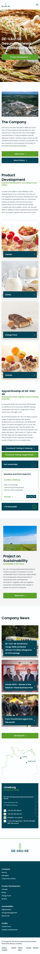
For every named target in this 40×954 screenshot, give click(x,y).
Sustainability (7, 906)
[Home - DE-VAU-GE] (6, 5)
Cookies (28, 948)
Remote (35, 948)
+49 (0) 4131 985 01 (14, 811)
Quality (5, 923)
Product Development (11, 886)
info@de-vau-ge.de (14, 817)
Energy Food (6, 896)
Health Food (6, 926)
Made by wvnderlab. (16, 943)
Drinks (4, 892)
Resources (6, 916)
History (4, 872)
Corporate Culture (9, 879)
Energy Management (9, 913)
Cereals (4, 889)
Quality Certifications (10, 930)
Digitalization (6, 910)
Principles (5, 876)
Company (6, 869)
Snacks (4, 899)
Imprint (13, 948)
